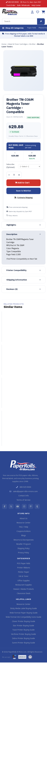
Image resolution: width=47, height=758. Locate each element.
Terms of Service (23, 500)
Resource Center (23, 522)
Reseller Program (23, 544)
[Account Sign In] (32, 12)
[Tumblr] (37, 506)
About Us (23, 518)
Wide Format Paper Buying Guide (23, 613)
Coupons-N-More (24, 531)
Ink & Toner (23, 576)
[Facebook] (4, 506)
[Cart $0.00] (43, 12)
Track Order (10, 5)
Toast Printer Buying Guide (23, 630)
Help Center (36, 5)
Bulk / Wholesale (23, 5)
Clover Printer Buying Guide (23, 621)
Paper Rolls (31, 28)
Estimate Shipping (25, 198)
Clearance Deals (23, 593)
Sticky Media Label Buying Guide (23, 608)
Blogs (23, 535)
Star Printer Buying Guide (23, 625)
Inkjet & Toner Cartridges (18, 44)
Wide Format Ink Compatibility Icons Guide (23, 617)
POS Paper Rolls (23, 563)
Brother (33, 44)
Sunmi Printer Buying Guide (23, 643)
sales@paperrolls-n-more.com (25, 491)
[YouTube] (17, 506)
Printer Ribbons (23, 567)
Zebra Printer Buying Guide (23, 638)
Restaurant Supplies (23, 585)
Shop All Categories (14, 28)
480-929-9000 (13, 2)
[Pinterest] (30, 506)
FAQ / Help (23, 527)
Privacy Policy (23, 552)
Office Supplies (23, 580)
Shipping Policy (23, 548)
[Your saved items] (37, 12)
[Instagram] (24, 506)
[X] (11, 506)
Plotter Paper (23, 572)
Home (4, 44)
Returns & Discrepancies (24, 540)
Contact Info (23, 495)
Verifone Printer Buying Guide (23, 634)
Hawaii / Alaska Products (23, 589)
